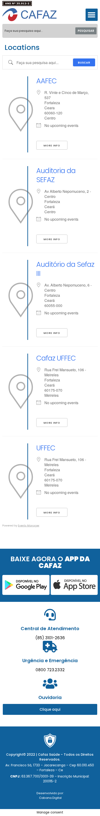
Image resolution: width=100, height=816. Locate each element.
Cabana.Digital (50, 798)
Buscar (84, 62)
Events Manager (28, 525)
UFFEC (45, 448)
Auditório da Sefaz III (65, 268)
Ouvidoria (50, 697)
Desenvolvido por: (50, 793)
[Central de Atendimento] (50, 614)
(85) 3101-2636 (50, 638)
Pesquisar (86, 31)
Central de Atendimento (50, 628)
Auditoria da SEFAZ (56, 175)
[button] (92, 15)
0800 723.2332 (50, 670)
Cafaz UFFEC (56, 358)
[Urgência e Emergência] (50, 646)
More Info (51, 145)
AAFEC (46, 81)
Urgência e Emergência (50, 660)
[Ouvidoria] (50, 683)
